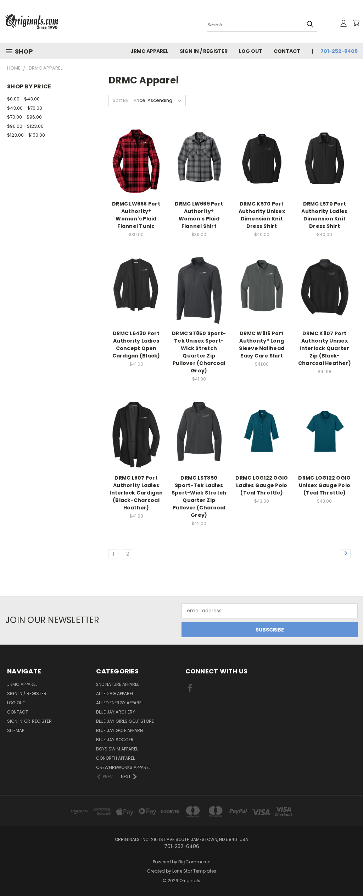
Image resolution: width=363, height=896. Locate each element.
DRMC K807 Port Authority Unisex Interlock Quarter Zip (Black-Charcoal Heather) (324, 348)
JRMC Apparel (149, 51)
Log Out (250, 51)
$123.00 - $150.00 (26, 135)
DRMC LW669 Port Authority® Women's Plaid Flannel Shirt (199, 215)
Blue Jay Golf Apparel (120, 730)
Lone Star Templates (194, 871)
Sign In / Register (204, 51)
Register (42, 721)
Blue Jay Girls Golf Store (125, 721)
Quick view (136, 145)
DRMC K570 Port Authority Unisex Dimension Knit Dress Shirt (262, 215)
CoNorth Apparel (115, 758)
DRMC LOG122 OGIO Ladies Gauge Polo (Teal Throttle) (261, 485)
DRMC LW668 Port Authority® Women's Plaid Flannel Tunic (136, 215)
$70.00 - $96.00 (24, 117)
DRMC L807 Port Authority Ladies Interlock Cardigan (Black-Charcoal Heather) (136, 492)
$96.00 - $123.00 (25, 126)
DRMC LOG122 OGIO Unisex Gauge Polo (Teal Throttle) (324, 485)
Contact (287, 51)
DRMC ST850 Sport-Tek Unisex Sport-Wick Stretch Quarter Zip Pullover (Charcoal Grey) (199, 352)
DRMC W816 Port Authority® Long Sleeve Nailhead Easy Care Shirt (261, 344)
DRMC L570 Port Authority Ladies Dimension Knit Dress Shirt (324, 215)
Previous (352, 874)
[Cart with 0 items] (355, 23)
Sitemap (15, 730)
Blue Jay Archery (115, 712)
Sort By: (121, 100)
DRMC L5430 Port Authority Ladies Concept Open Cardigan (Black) (136, 344)
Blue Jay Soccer (115, 740)
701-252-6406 (339, 51)
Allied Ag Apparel (115, 693)
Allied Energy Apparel (119, 703)
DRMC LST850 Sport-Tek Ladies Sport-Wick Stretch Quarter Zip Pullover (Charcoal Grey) (199, 496)
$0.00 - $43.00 (23, 98)
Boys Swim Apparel (117, 749)
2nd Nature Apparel (117, 684)
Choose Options (136, 172)
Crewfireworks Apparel (123, 767)
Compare (133, 159)
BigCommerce (194, 862)
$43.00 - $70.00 (24, 108)
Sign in (15, 721)
